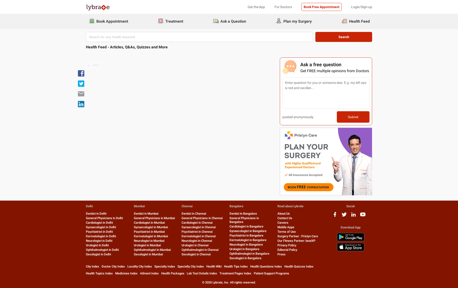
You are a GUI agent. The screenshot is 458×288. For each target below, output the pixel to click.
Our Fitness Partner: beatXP (296, 241)
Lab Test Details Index (202, 273)
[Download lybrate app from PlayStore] (350, 240)
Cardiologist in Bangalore (246, 226)
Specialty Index (164, 266)
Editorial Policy (287, 250)
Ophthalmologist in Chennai (200, 250)
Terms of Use (286, 231)
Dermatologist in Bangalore (247, 240)
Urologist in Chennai (195, 245)
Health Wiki (214, 266)
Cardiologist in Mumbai (149, 222)
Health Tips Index (236, 266)
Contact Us (284, 218)
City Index (92, 266)
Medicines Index (126, 273)
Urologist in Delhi (97, 245)
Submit (353, 117)
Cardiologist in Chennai (197, 222)
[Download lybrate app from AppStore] (350, 250)
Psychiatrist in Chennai (197, 231)
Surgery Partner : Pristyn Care (297, 236)
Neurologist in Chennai (197, 241)
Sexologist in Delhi (98, 254)
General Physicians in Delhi (104, 218)
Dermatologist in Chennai (199, 236)
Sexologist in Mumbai (148, 254)
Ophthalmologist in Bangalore (249, 253)
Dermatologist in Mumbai (151, 236)
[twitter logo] (344, 216)
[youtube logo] (363, 216)
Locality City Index (139, 266)
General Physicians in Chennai (202, 218)
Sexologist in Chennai (196, 254)
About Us (283, 213)
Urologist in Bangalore (244, 249)
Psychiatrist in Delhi (99, 231)
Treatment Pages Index (235, 273)
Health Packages (172, 273)
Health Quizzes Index (298, 266)
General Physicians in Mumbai (154, 218)
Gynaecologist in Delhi (101, 227)
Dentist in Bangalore (243, 213)
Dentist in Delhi (96, 213)
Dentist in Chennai (194, 213)
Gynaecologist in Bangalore (247, 231)
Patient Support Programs (271, 273)
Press (281, 254)
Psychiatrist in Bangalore (246, 235)
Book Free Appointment (321, 7)
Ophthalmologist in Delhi (102, 250)
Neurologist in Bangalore (246, 244)
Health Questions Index (266, 266)
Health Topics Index (99, 273)
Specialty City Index (190, 266)
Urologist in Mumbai (147, 245)
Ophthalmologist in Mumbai (152, 250)
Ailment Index (149, 273)
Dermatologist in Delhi (101, 236)
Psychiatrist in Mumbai (149, 231)
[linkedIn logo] (353, 216)
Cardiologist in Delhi (99, 222)
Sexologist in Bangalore (245, 258)
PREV (96, 65)
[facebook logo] (335, 216)
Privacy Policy (286, 245)
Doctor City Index (113, 266)
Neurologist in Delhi (99, 241)
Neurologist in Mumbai (149, 241)
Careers (282, 222)
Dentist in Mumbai (146, 213)
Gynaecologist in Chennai (199, 227)
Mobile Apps (285, 227)
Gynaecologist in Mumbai (151, 227)
